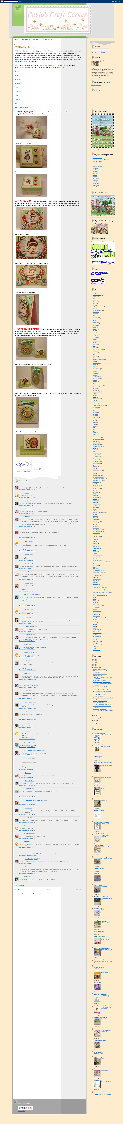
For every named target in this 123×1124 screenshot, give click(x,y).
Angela (17, 99)
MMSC (94, 493)
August (95, 718)
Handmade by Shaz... (99, 971)
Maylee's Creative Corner (100, 1092)
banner (94, 320)
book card (95, 330)
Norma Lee (95, 180)
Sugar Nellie (95, 584)
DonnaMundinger (29, 781)
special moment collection (98, 570)
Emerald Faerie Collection (98, 405)
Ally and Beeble (96, 301)
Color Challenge (96, 363)
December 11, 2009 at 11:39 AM (27, 804)
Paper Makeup (96, 517)
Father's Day (96, 417)
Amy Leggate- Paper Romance (33, 750)
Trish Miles (28, 773)
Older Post (78, 889)
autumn (94, 313)
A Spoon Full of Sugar (98, 295)
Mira (26, 723)
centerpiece (95, 352)
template (94, 602)
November (96, 713)
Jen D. (17, 87)
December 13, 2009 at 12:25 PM (27, 855)
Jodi (26, 673)
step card (95, 580)
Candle (94, 342)
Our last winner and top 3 (99, 967)
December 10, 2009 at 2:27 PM (27, 739)
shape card (95, 558)
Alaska (102, 1058)
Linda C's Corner (98, 1057)
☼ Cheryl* (27, 609)
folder (94, 420)
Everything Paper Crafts (100, 1040)
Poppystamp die (96, 536)
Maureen (18, 79)
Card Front (95, 347)
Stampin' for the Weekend (100, 966)
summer (94, 585)
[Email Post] (40, 469)
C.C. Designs (96, 337)
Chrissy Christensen (97, 166)
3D (93, 293)
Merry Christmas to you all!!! (99, 680)
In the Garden (96, 442)
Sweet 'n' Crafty (98, 756)
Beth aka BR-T (29, 742)
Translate (102, 52)
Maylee (17, 83)
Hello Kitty (95, 441)
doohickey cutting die (97, 391)
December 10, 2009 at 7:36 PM (27, 777)
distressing (95, 388)
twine (94, 621)
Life (94, 933)
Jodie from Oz (28, 808)
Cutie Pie (95, 374)
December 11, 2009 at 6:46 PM (27, 814)
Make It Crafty (96, 482)
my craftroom (96, 500)
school (94, 550)
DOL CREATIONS (98, 799)
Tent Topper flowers (105, 984)
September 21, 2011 (98, 1053)
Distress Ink (95, 386)
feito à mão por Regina (99, 868)
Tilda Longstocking (97, 611)
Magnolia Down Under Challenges (102, 1094)
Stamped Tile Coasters (98, 675)
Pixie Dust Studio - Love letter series (101, 693)
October (95, 715)
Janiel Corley (96, 173)
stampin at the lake (30, 652)
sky (93, 563)
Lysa (26, 683)
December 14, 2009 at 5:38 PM (27, 881)
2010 (93, 664)
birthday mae (96, 323)
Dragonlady (28, 788)
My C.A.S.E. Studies (98, 845)
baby (94, 315)
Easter (94, 397)
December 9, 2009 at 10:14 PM (27, 505)
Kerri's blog (56, 65)
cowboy (94, 371)
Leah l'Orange (28, 634)
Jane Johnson (96, 169)
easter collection (96, 398)
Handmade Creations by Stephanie (34, 800)
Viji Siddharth (28, 833)
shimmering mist (96, 560)
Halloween (95, 436)
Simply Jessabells (29, 626)
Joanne (27, 841)
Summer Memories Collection (99, 587)
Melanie (27, 583)
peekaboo (95, 526)
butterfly (94, 335)
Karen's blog (60, 67)
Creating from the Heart (100, 833)
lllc (93, 465)
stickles (94, 582)
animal (94, 305)
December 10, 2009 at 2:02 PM (27, 727)
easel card (95, 395)
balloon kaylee (96, 318)
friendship (95, 425)
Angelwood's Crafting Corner (101, 994)
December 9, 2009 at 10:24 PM (27, 513)
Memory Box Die (96, 485)
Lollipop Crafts (96, 466)
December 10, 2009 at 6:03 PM (27, 755)
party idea (95, 522)
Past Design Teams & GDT (30, 39)
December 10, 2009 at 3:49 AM (27, 579)
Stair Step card (96, 575)
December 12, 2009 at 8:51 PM (27, 847)
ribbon (94, 544)
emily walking (96, 407)
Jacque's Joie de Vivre (99, 936)
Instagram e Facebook (99, 870)
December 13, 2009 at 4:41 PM (27, 863)
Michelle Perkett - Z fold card (99, 669)
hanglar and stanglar (97, 439)
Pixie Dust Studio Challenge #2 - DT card (102, 704)
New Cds (103, 875)
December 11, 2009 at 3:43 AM (27, 796)
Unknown (27, 541)
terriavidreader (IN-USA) (31, 859)
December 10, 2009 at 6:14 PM (27, 769)
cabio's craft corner (106, 60)
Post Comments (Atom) (29, 894)
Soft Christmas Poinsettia (106, 858)
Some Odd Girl (96, 568)
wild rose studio (96, 638)
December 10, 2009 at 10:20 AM (27, 670)
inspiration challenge (97, 446)
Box (93, 332)
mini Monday (95, 492)
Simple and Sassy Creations (101, 959)
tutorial (94, 619)
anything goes (96, 312)
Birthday (94, 322)
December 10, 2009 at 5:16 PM (27, 747)
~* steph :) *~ (28, 485)
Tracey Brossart (96, 186)
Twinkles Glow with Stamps (101, 857)
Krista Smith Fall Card (106, 746)
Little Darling (95, 459)
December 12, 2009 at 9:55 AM (27, 838)
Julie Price (95, 175)
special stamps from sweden (99, 572)
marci (94, 483)
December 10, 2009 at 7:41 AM (27, 641)
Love (94, 468)
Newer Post (17, 889)
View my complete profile (96, 77)
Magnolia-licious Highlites (100, 1017)
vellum (94, 626)
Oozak (94, 514)
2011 (93, 662)
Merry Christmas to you (98, 487)
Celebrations (95, 351)
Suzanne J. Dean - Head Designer (101, 159)
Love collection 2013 (97, 470)
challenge (95, 356)
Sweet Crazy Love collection (99, 590)
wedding (94, 631)
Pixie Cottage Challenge (98, 529)
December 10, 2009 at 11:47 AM (27, 698)
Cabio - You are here (21, 107)
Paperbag (95, 519)
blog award (95, 325)
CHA (94, 354)
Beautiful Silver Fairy (105, 1070)
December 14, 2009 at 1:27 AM (27, 873)
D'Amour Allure (96, 376)
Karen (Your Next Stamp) (31, 594)
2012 (93, 660)
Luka (94, 471)
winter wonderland (97, 644)
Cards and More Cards (99, 744)
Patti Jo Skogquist (97, 181)
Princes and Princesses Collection (100, 538)
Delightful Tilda (96, 381)
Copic (94, 366)
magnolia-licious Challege (98, 476)
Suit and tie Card (104, 972)
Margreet (27, 554)
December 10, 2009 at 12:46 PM (27, 719)
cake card (95, 339)
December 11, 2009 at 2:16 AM (27, 785)
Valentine (95, 624)
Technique (95, 600)
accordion (95, 296)
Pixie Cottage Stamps (98, 531)
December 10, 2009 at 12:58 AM (27, 551)
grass (94, 434)
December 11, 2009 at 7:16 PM (27, 830)
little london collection (97, 461)
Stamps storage (96, 578)
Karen (17, 71)
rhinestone (95, 543)
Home (16, 39)
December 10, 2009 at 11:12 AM (27, 687)
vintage (94, 627)
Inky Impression (96, 444)
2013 (93, 659)
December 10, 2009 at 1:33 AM (27, 560)
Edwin (94, 402)
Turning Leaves (96, 616)
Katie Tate (95, 176)
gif (93, 429)
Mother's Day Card (97, 497)
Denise (27, 493)
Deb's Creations (96, 378)
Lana (16, 75)
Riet (26, 660)
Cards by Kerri (97, 787)
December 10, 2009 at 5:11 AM (27, 606)
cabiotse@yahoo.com (96, 85)
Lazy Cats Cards (98, 908)
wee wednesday (96, 636)
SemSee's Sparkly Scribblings (101, 822)
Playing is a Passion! (99, 1068)
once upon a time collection (99, 512)
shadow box (95, 556)
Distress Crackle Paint (98, 385)
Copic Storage (96, 369)
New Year (95, 507)
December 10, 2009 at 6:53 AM (27, 623)
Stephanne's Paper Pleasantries (102, 948)
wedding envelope (97, 633)
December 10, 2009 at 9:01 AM (27, 657)
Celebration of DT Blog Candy (99, 349)
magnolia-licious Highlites (98, 480)
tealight (94, 599)
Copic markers (96, 368)
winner (94, 639)
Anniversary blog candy (98, 306)
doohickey (95, 390)
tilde (93, 612)
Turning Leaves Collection (99, 617)
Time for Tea (103, 909)
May (94, 723)
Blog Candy (95, 327)
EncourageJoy (97, 982)
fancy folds (95, 414)
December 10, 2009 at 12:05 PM (27, 708)
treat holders (95, 614)
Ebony (94, 400)
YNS (94, 648)
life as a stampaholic (99, 931)
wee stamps (95, 634)
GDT (94, 427)
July (94, 720)
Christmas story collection (99, 359)
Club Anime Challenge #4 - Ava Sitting (101, 682)
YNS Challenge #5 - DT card (99, 709)
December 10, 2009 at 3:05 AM (27, 568)
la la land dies (96, 456)
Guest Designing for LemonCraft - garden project (105, 922)
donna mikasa (28, 509)
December (96, 667)
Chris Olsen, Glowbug (31, 564)
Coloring (94, 364)
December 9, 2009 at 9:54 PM (27, 489)
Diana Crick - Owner (97, 158)
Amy (16, 95)
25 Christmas (104, 886)
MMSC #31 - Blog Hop (98, 702)
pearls (94, 524)
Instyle (94, 448)
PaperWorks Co (96, 521)
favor (94, 419)
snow (94, 567)
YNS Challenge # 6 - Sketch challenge (102, 691)
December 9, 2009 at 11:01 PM (27, 526)
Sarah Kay (95, 546)
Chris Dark (95, 168)
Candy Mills (95, 163)
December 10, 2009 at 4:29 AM (27, 591)
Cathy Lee (95, 164)
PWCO (94, 539)
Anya (94, 308)
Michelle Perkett (96, 488)
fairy (94, 410)
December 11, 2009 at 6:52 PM (27, 822)
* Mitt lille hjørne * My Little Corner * (102, 896)
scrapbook (95, 551)
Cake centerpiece (97, 340)
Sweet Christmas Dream (98, 589)
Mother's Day (96, 495)
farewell (94, 415)
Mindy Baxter (96, 178)
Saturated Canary (97, 548)
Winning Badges (47, 39)
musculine (95, 499)
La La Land (95, 454)
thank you (95, 604)
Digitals (94, 383)
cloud (94, 361)
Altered (94, 303)
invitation (95, 449)
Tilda (94, 609)
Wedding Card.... (104, 800)
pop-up (94, 534)
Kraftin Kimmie (96, 453)
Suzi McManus (96, 185)
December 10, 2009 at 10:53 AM (27, 679)
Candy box (95, 344)
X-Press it (95, 646)
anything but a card (97, 310)
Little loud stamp (96, 463)
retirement (95, 541)
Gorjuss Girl (95, 432)
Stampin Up (95, 577)
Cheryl (27, 644)
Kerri (16, 103)
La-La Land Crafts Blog (99, 733)
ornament (95, 516)
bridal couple (95, 334)
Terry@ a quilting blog (31, 530)
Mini (93, 490)
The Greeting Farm (97, 605)
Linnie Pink (96, 873)
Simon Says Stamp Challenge (101, 1005)
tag (93, 597)
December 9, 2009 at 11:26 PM (27, 537)
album (94, 298)
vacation (94, 622)
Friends (94, 424)
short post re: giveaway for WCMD (101, 561)
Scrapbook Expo (96, 553)
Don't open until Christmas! (107, 1042)
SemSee (27, 571)
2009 (93, 665)
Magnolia (95, 473)
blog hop (94, 329)
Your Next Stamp (25, 471)
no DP (94, 510)
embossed (95, 403)
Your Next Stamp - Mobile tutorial (100, 689)
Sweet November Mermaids (99, 595)
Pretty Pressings (98, 885)
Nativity (94, 502)
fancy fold (95, 412)
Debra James (97, 775)
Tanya (26, 876)
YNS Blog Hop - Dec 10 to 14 (100, 701)
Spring (94, 573)
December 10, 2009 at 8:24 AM (27, 649)
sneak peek (95, 565)
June (94, 722)
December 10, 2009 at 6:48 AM (27, 613)
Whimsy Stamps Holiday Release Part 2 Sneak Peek (106, 951)
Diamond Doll (28, 702)
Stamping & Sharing (99, 810)
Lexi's (94, 458)
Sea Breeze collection (98, 555)
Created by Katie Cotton (100, 1029)
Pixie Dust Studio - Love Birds (100, 673)
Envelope (95, 408)
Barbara (27, 817)
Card (94, 346)
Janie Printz (95, 171)
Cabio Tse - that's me (97, 161)
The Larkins (95, 607)
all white (94, 300)
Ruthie (27, 711)
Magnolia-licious (96, 475)
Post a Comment (19, 885)
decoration (95, 380)
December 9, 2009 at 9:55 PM (27, 497)
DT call (94, 393)
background (95, 317)
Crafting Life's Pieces (99, 920)
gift (93, 431)
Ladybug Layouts (98, 1052)
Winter (94, 643)
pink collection (96, 527)
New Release (96, 505)
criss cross (95, 373)
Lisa (26, 825)
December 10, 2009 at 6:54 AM (27, 631)
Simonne (18, 91)
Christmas (95, 357)
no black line (95, 509)
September (96, 717)
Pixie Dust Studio (96, 533)
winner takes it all (97, 641)
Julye (26, 516)
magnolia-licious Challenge (99, 478)
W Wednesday (96, 629)
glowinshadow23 (98, 1080)
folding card (95, 422)
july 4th (94, 451)
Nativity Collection (97, 504)
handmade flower (97, 437)
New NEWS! (103, 1018)
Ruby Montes (96, 183)
